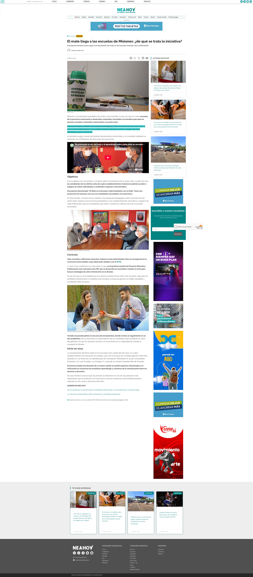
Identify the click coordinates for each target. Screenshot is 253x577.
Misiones (79, 36)
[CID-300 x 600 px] (168, 300)
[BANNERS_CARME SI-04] (168, 478)
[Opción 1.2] (168, 328)
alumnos (77, 400)
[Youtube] (247, 1)
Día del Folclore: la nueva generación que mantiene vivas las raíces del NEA (168, 515)
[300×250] (168, 203)
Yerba (126, 400)
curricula (83, 400)
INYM (119, 262)
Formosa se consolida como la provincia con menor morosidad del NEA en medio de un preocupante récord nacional (168, 125)
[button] (131, 58)
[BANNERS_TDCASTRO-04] (168, 389)
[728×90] (126, 30)
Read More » (77, 523)
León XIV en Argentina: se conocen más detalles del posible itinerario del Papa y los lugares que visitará (167, 88)
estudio (89, 400)
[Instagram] (241, 1)
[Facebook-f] (250, 1)
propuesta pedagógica (117, 400)
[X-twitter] (244, 1)
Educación (72, 36)
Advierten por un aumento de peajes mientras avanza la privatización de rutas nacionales (167, 168)
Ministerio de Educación (103, 400)
